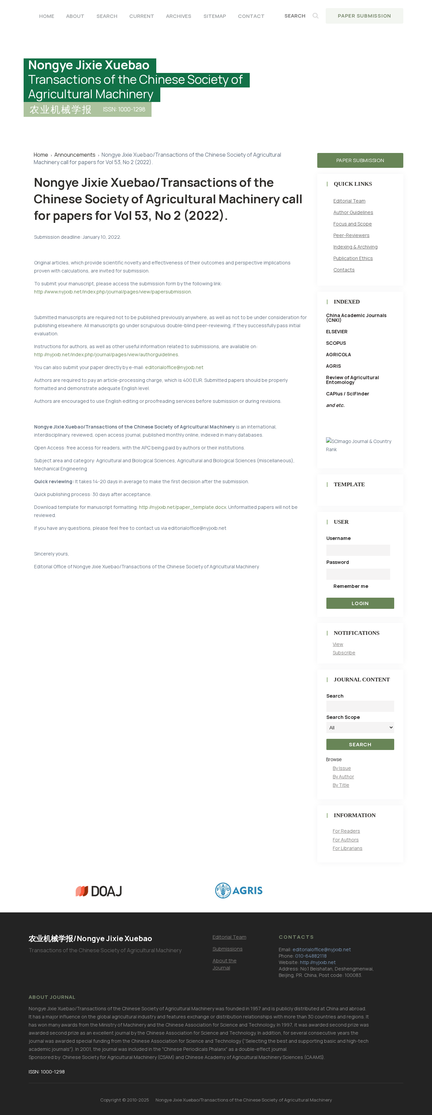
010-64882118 (311, 956)
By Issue (342, 768)
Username (338, 538)
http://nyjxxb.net (318, 962)
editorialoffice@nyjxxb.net (174, 367)
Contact (251, 16)
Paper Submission (364, 15)
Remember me (350, 586)
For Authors (346, 839)
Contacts (344, 269)
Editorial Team (349, 201)
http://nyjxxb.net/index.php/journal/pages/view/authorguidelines (106, 354)
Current (141, 16)
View (338, 644)
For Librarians (347, 848)
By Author (343, 776)
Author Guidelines (353, 212)
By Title (341, 785)
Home (46, 16)
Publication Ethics (353, 258)
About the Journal (225, 964)
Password (337, 562)
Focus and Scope (352, 224)
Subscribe (344, 652)
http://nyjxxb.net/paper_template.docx (182, 507)
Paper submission (360, 160)
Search (107, 16)
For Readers (346, 831)
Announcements (75, 154)
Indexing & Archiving (355, 246)
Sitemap (215, 16)
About (75, 16)
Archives (178, 16)
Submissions (228, 948)
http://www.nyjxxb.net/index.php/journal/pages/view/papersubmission (112, 291)
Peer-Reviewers (351, 235)
